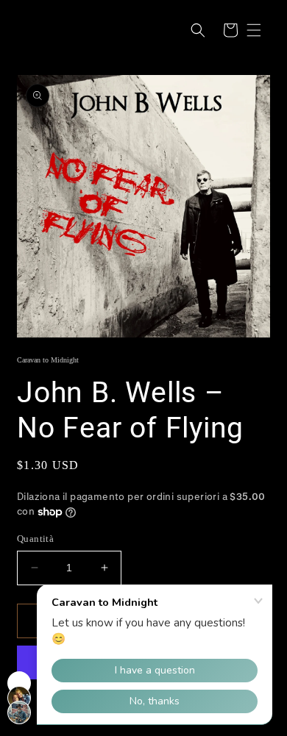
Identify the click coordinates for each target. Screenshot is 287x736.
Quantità (35, 538)
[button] (198, 30)
